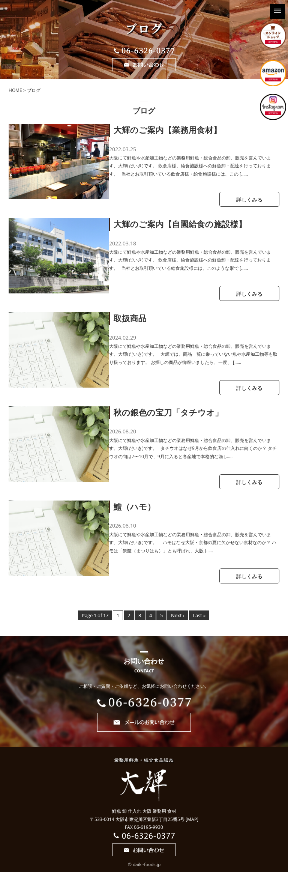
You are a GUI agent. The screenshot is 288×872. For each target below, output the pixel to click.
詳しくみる (249, 199)
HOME (15, 90)
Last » (199, 615)
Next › (177, 615)
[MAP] (192, 819)
